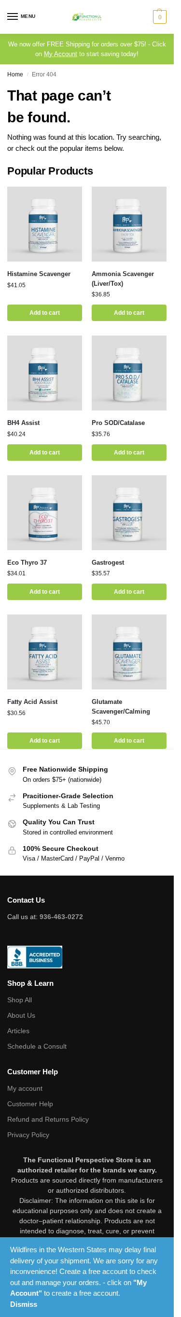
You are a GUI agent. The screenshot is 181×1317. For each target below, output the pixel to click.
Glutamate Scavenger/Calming (121, 706)
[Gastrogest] (129, 512)
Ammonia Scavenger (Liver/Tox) (123, 278)
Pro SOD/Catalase (118, 422)
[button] (159, 17)
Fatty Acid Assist (32, 701)
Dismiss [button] (23, 1304)
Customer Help (30, 1104)
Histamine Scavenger (38, 274)
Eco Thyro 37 (27, 562)
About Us (21, 1015)
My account (24, 1088)
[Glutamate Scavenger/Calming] (129, 652)
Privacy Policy (28, 1135)
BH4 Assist (23, 422)
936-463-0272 (61, 917)
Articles (18, 1031)
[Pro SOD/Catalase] (129, 373)
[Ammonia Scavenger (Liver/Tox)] (129, 224)
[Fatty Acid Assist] (44, 652)
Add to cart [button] (44, 312)
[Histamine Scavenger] (44, 224)
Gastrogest (108, 562)
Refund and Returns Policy (48, 1119)
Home (15, 74)
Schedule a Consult (37, 1046)
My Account (60, 54)
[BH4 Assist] (44, 373)
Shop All (19, 1000)
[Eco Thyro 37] (44, 512)
